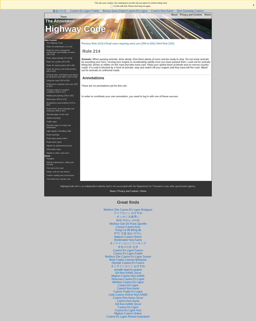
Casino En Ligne (128, 285)
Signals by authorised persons (59, 146)
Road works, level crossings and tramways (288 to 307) (60, 110)
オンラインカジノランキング (128, 243)
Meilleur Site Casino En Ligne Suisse (128, 256)
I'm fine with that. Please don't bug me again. (132, 6)
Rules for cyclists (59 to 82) (58, 62)
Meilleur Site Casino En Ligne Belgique (128, 209)
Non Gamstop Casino (190, 10)
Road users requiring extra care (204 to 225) (130, 43)
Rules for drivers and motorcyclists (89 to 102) (61, 70)
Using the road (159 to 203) (58, 80)
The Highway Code (54, 43)
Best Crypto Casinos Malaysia (128, 259)
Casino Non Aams (162, 10)
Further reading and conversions (60, 175)
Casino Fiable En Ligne (128, 291)
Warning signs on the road (57, 114)
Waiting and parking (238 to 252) (60, 96)
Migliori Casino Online (128, 236)
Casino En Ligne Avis (128, 310)
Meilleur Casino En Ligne (128, 282)
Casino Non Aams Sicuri (128, 297)
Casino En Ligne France (128, 250)
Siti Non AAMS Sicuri (128, 272)
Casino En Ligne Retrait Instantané (128, 316)
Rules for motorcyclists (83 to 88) (60, 65)
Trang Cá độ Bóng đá (128, 230)
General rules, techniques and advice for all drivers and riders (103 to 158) (62, 76)
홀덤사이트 (60, 10)
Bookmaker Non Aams (128, 239)
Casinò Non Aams (128, 288)
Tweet (63, 16)
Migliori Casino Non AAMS (128, 275)
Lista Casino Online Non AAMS (128, 294)
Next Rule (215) (165, 43)
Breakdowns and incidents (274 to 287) (60, 104)
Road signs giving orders (57, 138)
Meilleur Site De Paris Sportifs (128, 223)
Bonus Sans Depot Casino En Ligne (125, 10)
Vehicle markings (53, 118)
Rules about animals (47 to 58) (59, 58)
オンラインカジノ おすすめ (128, 266)
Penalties (50, 159)
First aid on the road (54, 168)
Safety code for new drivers (58, 172)
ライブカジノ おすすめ (128, 213)
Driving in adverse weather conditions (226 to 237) (57, 91)
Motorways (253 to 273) (56, 99)
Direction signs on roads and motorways (58, 126)
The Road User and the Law (58, 179)
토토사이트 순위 (128, 246)
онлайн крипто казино (128, 269)
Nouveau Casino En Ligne (128, 279)
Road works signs (54, 142)
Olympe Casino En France (128, 262)
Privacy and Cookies (191, 14)
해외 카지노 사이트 (128, 220)
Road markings (52, 135)
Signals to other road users (57, 153)
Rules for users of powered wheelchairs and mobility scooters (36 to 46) (60, 52)
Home (207, 14)
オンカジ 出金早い (128, 216)
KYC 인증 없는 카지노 (128, 233)
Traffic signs (51, 122)
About (174, 14)
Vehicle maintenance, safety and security (60, 163)
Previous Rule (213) (92, 43)
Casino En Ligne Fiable (84, 10)
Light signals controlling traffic (58, 131)
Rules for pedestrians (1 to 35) (59, 47)
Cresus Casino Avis (128, 226)
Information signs (53, 149)
